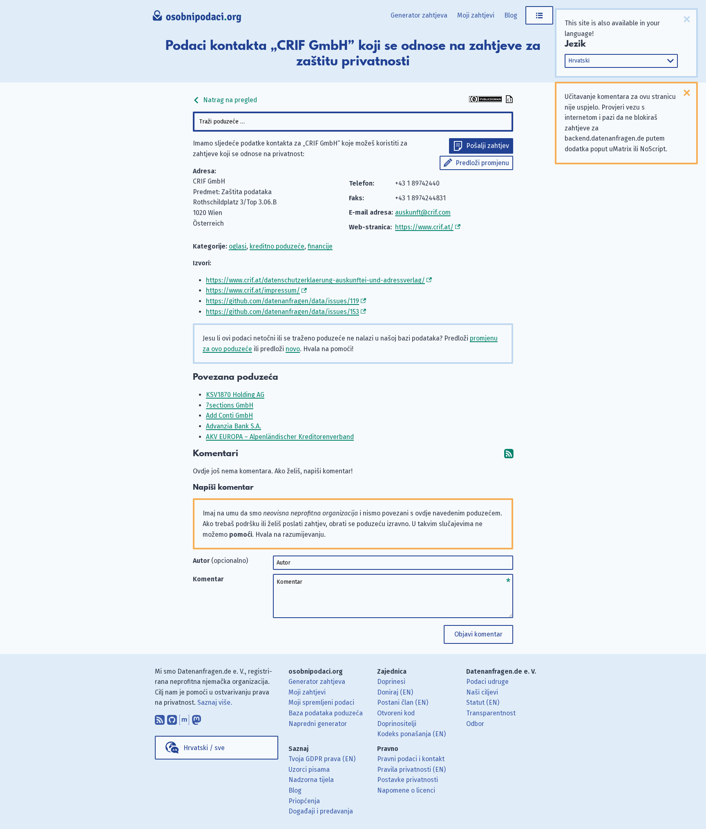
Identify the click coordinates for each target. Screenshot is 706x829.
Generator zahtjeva (419, 15)
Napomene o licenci (406, 790)
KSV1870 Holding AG (235, 395)
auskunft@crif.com (423, 212)
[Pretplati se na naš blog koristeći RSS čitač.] (160, 718)
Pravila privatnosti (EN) (411, 769)
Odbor (475, 724)
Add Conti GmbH (229, 415)
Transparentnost (491, 713)
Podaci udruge (487, 682)
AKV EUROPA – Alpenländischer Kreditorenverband (280, 437)
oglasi (237, 246)
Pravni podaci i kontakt (411, 759)
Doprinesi (391, 682)
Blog (510, 15)
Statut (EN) (482, 702)
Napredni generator (317, 724)
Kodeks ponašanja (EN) (411, 734)
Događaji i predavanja (320, 811)
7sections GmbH (229, 405)
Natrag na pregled (229, 100)
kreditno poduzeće (277, 246)
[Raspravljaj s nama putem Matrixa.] (184, 718)
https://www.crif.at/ (424, 227)
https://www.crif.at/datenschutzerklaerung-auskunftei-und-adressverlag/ (315, 280)
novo (293, 349)
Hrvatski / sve (204, 748)
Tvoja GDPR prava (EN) (321, 759)
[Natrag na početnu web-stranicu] (197, 18)
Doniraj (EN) (395, 692)
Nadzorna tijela (311, 780)
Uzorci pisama (309, 769)
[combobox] (353, 122)
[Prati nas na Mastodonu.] (196, 718)
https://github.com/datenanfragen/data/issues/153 (282, 312)
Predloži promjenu (482, 163)
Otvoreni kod (396, 713)
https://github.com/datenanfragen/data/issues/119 (282, 301)
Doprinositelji (396, 724)
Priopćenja (304, 801)
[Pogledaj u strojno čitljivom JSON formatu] (508, 100)
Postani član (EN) (402, 702)
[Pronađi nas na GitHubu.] (172, 718)
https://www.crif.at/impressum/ (253, 290)
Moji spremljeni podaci (321, 702)
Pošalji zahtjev (487, 146)
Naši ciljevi (482, 692)
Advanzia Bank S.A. (233, 426)
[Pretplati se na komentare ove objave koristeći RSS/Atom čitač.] (508, 453)
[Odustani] (687, 19)
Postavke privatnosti (407, 780)
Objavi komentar (478, 634)
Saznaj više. (214, 702)
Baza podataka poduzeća (325, 713)
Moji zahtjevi (475, 15)
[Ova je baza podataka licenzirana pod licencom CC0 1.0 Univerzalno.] (485, 100)
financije (320, 246)
